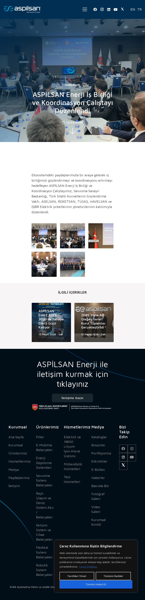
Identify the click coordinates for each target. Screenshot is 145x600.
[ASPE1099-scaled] (44, 235)
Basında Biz (100, 486)
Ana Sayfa (16, 437)
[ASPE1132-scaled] (100, 235)
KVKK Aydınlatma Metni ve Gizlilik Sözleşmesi (37, 586)
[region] (95, 566)
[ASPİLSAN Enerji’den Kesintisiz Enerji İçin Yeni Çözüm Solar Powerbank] (101, 322)
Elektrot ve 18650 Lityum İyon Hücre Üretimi (72, 446)
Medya (13, 470)
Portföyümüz (101, 453)
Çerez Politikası (88, 566)
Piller (40, 437)
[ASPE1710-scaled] (44, 264)
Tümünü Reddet (113, 576)
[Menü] (85, 9)
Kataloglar (99, 437)
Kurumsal (15, 445)
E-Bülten (98, 470)
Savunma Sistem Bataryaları (44, 480)
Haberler (72, 85)
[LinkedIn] (108, 9)
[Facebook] (95, 9)
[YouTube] (115, 9)
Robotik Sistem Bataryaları (44, 570)
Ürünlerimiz (17, 453)
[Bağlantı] (22, 9)
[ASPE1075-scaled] (72, 235)
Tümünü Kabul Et (96, 584)
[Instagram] (102, 9)
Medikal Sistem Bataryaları (44, 552)
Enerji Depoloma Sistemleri (44, 462)
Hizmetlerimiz (19, 461)
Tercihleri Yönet (76, 576)
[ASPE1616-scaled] (72, 264)
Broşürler (98, 445)
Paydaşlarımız (19, 478)
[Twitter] (122, 9)
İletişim (14, 486)
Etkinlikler (99, 461)
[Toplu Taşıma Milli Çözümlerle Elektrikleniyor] (58, 322)
